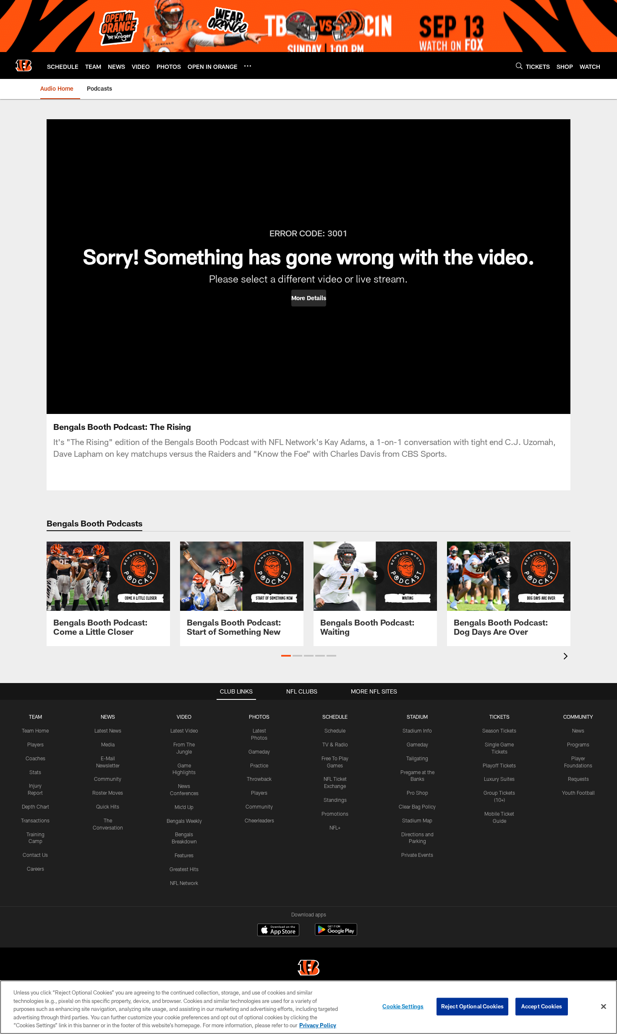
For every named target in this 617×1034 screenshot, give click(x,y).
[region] (308, 1007)
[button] (308, 298)
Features (184, 855)
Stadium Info (417, 730)
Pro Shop (417, 793)
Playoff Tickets (499, 765)
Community (107, 779)
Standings (335, 800)
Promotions (335, 814)
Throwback (259, 779)
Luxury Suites (499, 779)
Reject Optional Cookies (472, 1006)
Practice (259, 765)
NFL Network (184, 883)
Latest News (107, 730)
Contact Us (35, 855)
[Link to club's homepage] (23, 65)
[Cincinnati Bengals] (308, 968)
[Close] (603, 1006)
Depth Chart (35, 806)
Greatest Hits (184, 869)
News (578, 730)
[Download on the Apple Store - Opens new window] (278, 931)
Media (108, 744)
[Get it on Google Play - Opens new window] (336, 934)
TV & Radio (335, 744)
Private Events (417, 855)
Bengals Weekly (184, 821)
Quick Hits (107, 806)
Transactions (35, 820)
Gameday (259, 751)
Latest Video (184, 730)
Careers (35, 869)
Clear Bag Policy (417, 806)
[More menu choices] (247, 66)
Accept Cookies (541, 1006)
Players (35, 744)
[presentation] (567, 657)
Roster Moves (107, 793)
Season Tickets (499, 730)
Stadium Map (417, 820)
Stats (35, 772)
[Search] (519, 65)
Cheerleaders (259, 820)
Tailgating (417, 758)
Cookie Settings (403, 1006)
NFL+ (334, 827)
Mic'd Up (184, 807)
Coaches (35, 758)
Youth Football (578, 793)
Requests (578, 779)
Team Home (35, 730)
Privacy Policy (317, 1025)
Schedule (334, 730)
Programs (578, 744)
